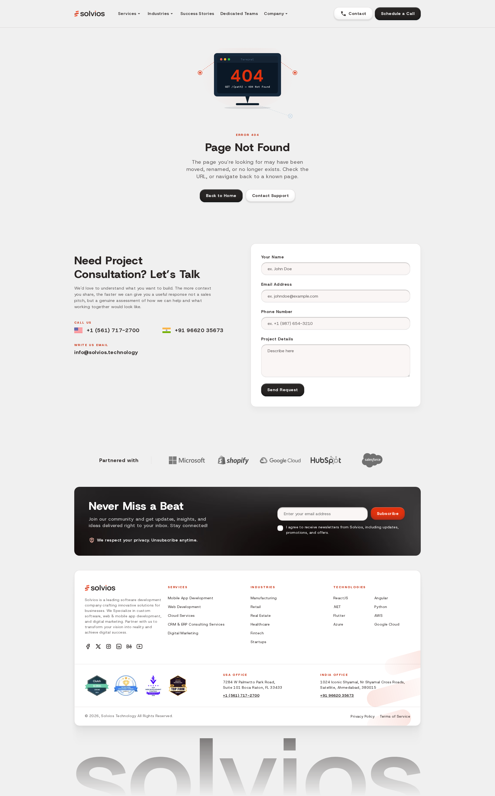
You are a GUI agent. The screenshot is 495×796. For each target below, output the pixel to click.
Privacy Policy (363, 716)
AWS (378, 615)
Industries (158, 13)
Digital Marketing (183, 633)
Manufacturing (264, 598)
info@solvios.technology (106, 352)
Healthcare (260, 624)
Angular (381, 598)
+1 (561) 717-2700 (113, 330)
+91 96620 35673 (199, 330)
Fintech (257, 633)
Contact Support (270, 195)
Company (274, 13)
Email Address (276, 284)
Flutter (339, 615)
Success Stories (197, 13)
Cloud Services (181, 615)
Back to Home (221, 195)
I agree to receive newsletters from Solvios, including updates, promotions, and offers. (342, 530)
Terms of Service (395, 716)
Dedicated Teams (239, 13)
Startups (258, 641)
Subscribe (388, 513)
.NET (337, 606)
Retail (256, 606)
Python (380, 606)
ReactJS (340, 598)
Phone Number (277, 311)
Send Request (282, 389)
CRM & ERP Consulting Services (196, 624)
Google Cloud (386, 624)
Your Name (272, 257)
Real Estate (261, 615)
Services (127, 13)
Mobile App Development (190, 598)
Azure (338, 624)
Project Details (277, 339)
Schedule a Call (398, 13)
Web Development (184, 606)
